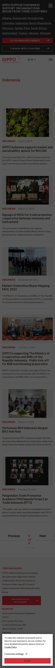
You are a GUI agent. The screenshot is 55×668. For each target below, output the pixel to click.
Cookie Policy (10, 647)
